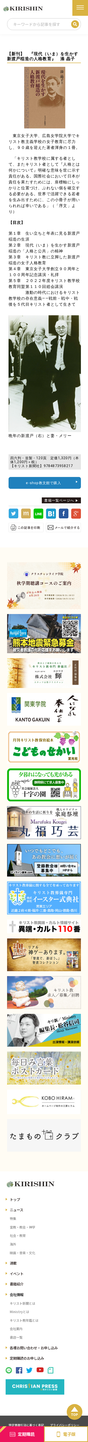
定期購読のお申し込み (27, 1358)
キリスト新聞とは (22, 1303)
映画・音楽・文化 (22, 1252)
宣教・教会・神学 (22, 1227)
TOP (74, 1414)
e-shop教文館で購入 (43, 483)
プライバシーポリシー (64, 1425)
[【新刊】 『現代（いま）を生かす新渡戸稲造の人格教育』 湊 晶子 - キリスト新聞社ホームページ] (51, 517)
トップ (15, 1199)
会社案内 (16, 1328)
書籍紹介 (16, 1283)
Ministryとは (19, 1311)
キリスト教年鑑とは (24, 1320)
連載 (13, 1263)
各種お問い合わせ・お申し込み (34, 1347)
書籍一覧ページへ (59, 500)
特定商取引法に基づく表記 (26, 1425)
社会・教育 (18, 1235)
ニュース (16, 1209)
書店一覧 (16, 1337)
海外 (13, 1244)
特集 (13, 1218)
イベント (16, 1273)
